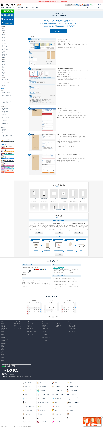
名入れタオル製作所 (71, 326)
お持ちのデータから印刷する (7, 93)
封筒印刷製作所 (18, 9)
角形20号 (3, 75)
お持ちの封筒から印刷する (6, 95)
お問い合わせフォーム (59, 323)
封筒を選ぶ (2, 7)
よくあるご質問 (35, 7)
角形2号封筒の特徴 (5, 125)
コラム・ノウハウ (42, 7)
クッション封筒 (4, 85)
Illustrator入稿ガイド (5, 102)
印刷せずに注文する (5, 96)
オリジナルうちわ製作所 (72, 328)
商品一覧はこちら (58, 31)
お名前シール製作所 (71, 331)
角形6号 (3, 72)
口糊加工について (5, 112)
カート (94, 7)
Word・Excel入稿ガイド (6, 104)
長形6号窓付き (4, 54)
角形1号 (2, 349)
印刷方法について (5, 108)
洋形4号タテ (4, 48)
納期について (4, 130)
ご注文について (24, 9)
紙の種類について (5, 111)
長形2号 (3, 42)
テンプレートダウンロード (6, 101)
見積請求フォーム (58, 326)
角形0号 (3, 61)
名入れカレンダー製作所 (72, 325)
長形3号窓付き (3, 325)
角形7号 (3, 73)
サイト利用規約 (4, 426)
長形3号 (3, 28)
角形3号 (3, 67)
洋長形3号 (3, 37)
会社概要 (18, 426)
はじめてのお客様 (16, 7)
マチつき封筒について (46, 334)
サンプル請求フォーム (59, 325)
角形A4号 (3, 66)
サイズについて (4, 114)
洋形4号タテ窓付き (5, 49)
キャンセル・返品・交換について (7, 135)
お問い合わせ (99, 7)
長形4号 (3, 45)
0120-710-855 (97, 4)
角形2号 (3, 30)
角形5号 (3, 70)
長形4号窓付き (4, 46)
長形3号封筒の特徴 (5, 123)
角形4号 (3, 69)
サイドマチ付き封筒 (17, 328)
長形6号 (3, 52)
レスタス (69, 323)
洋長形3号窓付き (4, 328)
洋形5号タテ (4, 51)
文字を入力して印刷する (6, 92)
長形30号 (3, 55)
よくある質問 (4, 136)
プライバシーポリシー (12, 426)
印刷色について (4, 109)
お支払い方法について (5, 133)
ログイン (89, 7)
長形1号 (3, 40)
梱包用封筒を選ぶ (8, 7)
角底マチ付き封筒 (5, 79)
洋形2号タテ (4, 43)
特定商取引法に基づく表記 (26, 426)
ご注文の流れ (4, 129)
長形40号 (3, 57)
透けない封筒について (5, 117)
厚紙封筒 (15, 325)
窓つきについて (4, 115)
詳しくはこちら (39, 232)
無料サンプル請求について (46, 337)
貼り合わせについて (5, 120)
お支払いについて (30, 329)
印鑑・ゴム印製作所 (71, 329)
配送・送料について (5, 132)
